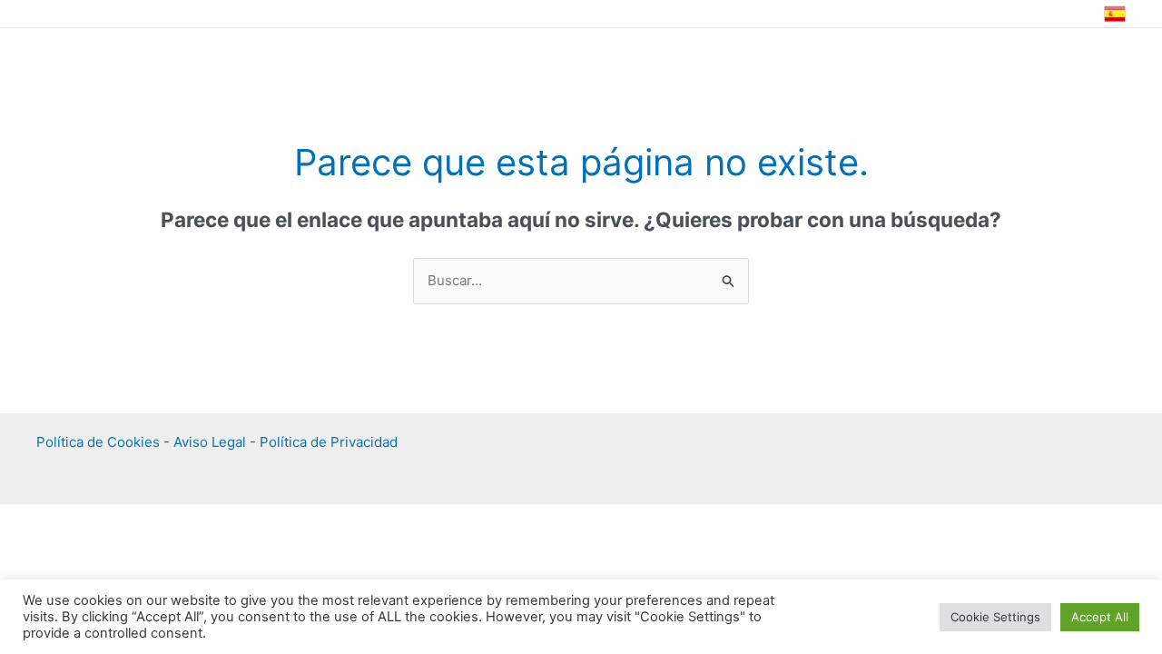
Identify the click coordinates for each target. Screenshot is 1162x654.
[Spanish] (1115, 14)
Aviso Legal (209, 442)
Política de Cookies (98, 442)
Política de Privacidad (329, 442)
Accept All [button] (1099, 616)
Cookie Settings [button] (995, 616)
